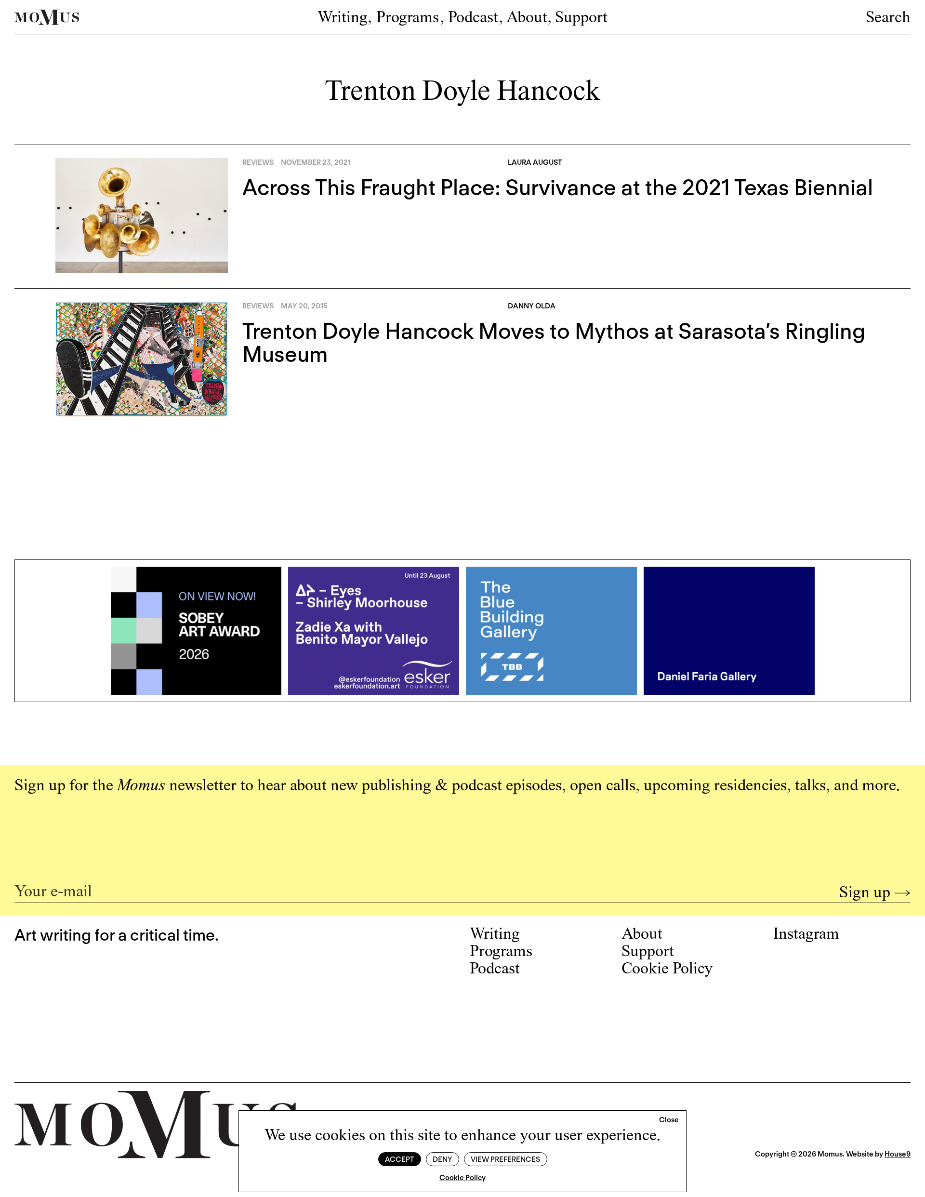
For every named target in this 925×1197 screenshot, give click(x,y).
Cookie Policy (462, 1177)
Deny (442, 1159)
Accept (399, 1159)
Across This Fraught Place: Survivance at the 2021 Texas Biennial (557, 187)
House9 (898, 1154)
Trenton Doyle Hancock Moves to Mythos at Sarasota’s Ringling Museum (553, 342)
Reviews (258, 162)
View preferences (505, 1159)
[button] (669, 1120)
